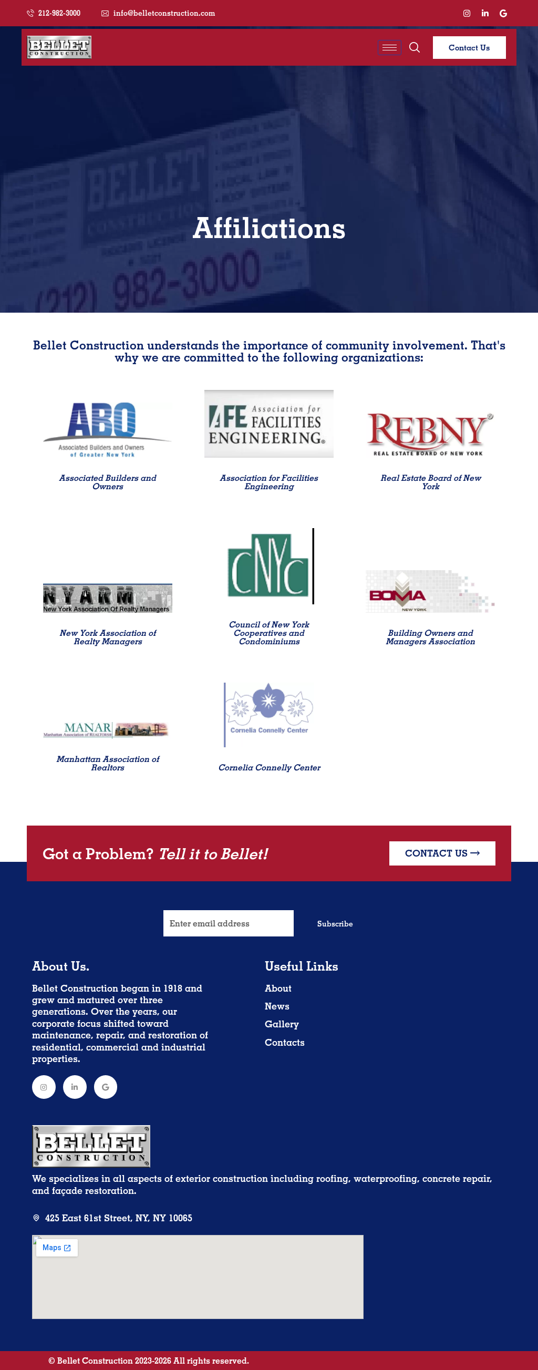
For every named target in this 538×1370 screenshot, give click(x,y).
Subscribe (335, 924)
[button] (414, 47)
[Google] (503, 13)
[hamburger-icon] (389, 47)
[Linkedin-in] (485, 13)
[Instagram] (466, 13)
